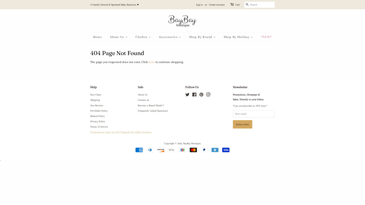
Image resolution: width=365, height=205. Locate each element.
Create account (217, 4)
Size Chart (95, 94)
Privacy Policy (97, 121)
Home (97, 37)
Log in (199, 4)
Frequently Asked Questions (153, 110)
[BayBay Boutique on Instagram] (208, 95)
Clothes (142, 37)
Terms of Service (99, 126)
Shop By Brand (201, 37)
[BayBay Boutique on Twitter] (187, 95)
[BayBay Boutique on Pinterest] (201, 95)
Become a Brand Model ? (151, 105)
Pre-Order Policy (99, 110)
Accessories (169, 37)
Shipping (95, 99)
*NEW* (266, 37)
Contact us (143, 99)
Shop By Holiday (237, 37)
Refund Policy (97, 115)
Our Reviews (96, 105)
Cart (237, 4)
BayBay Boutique (192, 143)
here (152, 62)
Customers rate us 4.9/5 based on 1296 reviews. (121, 132)
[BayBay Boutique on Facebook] (194, 95)
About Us (117, 37)
